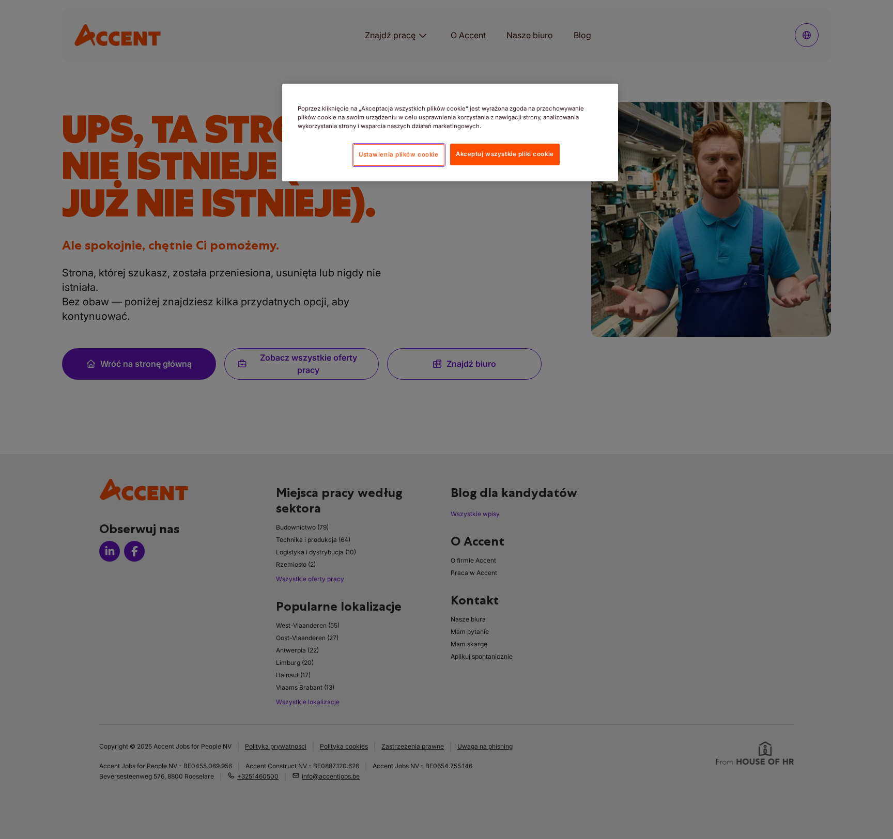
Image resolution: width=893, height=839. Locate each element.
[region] (450, 132)
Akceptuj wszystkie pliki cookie (505, 154)
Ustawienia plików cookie (399, 154)
